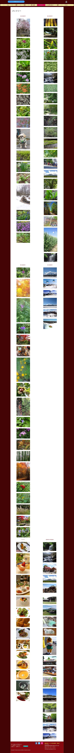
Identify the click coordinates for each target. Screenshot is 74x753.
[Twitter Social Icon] (39, 743)
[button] (66, 1)
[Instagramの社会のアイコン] (42, 743)
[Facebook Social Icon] (36, 743)
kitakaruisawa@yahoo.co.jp (51, 749)
